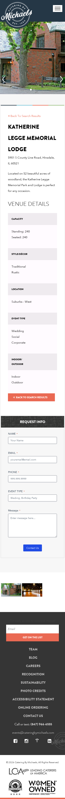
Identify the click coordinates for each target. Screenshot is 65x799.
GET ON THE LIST (32, 637)
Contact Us (32, 547)
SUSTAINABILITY (33, 682)
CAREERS (33, 666)
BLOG (33, 657)
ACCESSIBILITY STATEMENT (33, 699)
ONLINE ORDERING (33, 707)
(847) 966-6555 (41, 724)
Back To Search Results (30, 396)
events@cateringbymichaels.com (33, 732)
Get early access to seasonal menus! (32, 620)
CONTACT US (33, 716)
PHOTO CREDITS (33, 691)
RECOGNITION (33, 674)
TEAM (33, 649)
